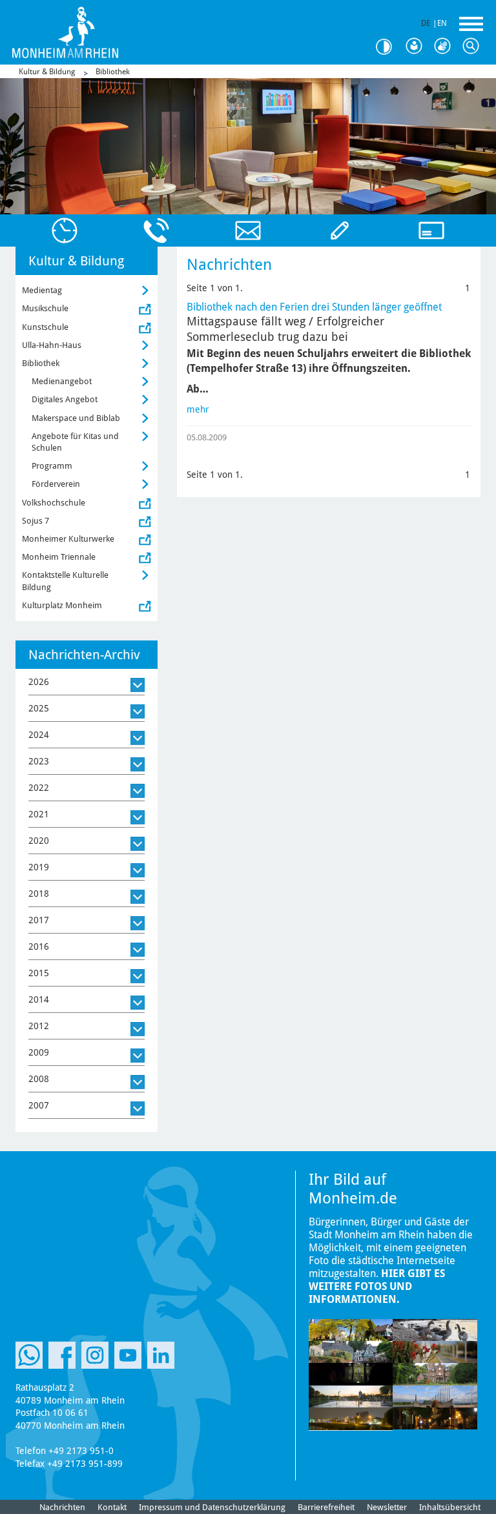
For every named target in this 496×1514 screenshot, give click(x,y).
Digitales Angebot (65, 399)
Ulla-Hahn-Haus (51, 345)
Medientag (42, 290)
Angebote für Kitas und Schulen (75, 442)
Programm (52, 466)
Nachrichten (62, 1507)
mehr (198, 409)
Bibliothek (113, 71)
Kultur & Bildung (47, 71)
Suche (474, 46)
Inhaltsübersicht (449, 1507)
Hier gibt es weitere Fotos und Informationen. (377, 1286)
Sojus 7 (35, 521)
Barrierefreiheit (326, 1507)
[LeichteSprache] (417, 46)
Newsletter (387, 1507)
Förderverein (56, 484)
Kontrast (389, 47)
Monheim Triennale (59, 557)
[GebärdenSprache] (446, 46)
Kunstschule (45, 327)
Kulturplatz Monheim (62, 605)
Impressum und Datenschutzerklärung (212, 1507)
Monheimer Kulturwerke (68, 539)
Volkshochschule (53, 502)
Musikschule (45, 308)
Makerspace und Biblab (76, 418)
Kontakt (112, 1507)
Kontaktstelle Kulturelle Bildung (65, 580)
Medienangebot (62, 381)
